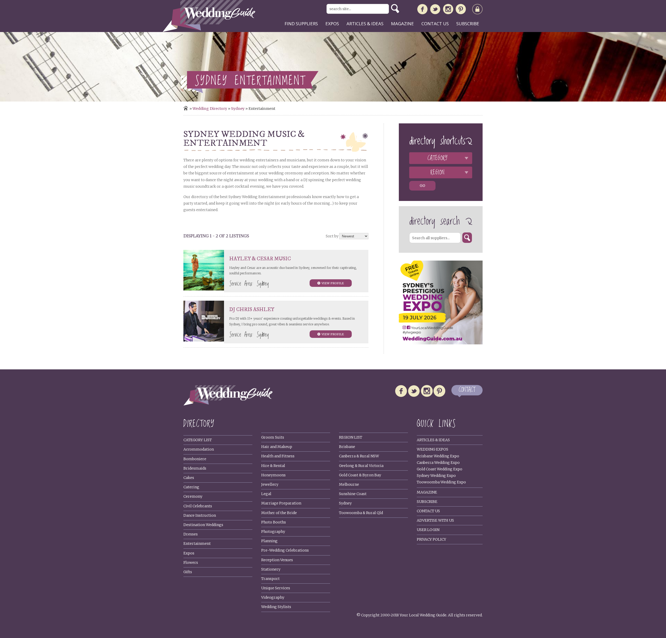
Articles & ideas (365, 23)
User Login (428, 529)
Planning (269, 541)
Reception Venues (277, 560)
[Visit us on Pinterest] (461, 10)
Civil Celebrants (197, 506)
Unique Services (275, 588)
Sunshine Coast (353, 493)
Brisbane (347, 446)
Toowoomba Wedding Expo (441, 482)
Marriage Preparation (281, 503)
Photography (273, 531)
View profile (333, 283)
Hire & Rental (273, 465)
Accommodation (198, 449)
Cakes (188, 477)
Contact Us (428, 511)
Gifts (187, 572)
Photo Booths (273, 522)
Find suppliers (301, 23)
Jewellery (269, 484)
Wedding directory (210, 108)
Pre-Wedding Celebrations (285, 550)
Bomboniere (194, 459)
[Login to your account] (477, 10)
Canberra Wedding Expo (438, 462)
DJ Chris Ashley (251, 309)
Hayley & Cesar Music (260, 259)
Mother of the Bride (279, 512)
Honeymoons (273, 475)
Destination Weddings (203, 524)
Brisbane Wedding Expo (438, 456)
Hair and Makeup (276, 446)
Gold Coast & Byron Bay (360, 475)
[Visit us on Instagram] (448, 10)
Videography (272, 597)
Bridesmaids (194, 468)
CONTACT (467, 390)
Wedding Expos (432, 449)
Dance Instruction (199, 515)
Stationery (270, 569)
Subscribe (467, 23)
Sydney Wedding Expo (436, 475)
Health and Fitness (277, 456)
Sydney (238, 108)
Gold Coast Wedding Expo (439, 469)
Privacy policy (431, 539)
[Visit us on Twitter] (435, 10)
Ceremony (192, 496)
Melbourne (349, 484)
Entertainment (197, 543)
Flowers (190, 562)
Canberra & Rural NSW (359, 456)
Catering (191, 487)
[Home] (209, 30)
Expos (332, 23)
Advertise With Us (435, 520)
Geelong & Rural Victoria (361, 465)
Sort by (332, 236)
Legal (266, 493)
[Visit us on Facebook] (422, 10)
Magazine (402, 23)
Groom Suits (272, 437)
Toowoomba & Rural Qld (361, 512)
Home (185, 108)
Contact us (435, 23)
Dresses (190, 534)
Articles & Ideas (433, 440)
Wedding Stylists (276, 606)
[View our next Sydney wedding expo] (441, 343)
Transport (270, 578)
